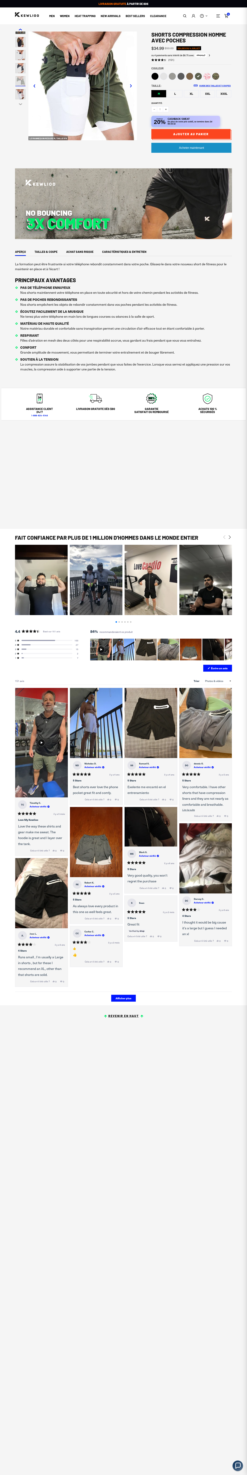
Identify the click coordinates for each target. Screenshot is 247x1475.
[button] (185, 16)
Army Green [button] (198, 76)
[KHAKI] (189, 76)
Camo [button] (215, 76)
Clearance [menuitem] (158, 16)
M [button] (159, 93)
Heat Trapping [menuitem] (85, 16)
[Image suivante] (229, 649)
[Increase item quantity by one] (166, 109)
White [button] (163, 76)
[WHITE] (163, 76)
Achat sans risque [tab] (79, 251)
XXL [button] (207, 93)
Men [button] (52, 16)
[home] (27, 14)
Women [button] (65, 16)
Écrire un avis (221, 669)
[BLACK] (155, 76)
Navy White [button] (207, 76)
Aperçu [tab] (20, 251)
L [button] (175, 93)
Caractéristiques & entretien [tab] (124, 251)
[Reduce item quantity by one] (154, 109)
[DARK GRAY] (181, 76)
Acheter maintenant (191, 147)
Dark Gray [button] (181, 76)
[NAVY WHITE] (207, 76)
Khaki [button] (189, 76)
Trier (197, 681)
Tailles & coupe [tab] (46, 251)
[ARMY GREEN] (198, 76)
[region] (161, 649)
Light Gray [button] (172, 76)
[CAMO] (215, 76)
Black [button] (155, 76)
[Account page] (193, 16)
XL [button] (191, 93)
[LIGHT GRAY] (172, 76)
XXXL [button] (223, 93)
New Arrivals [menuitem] (111, 16)
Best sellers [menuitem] (135, 16)
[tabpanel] (123, 317)
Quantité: (157, 103)
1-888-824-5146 (39, 415)
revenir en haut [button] (123, 1016)
